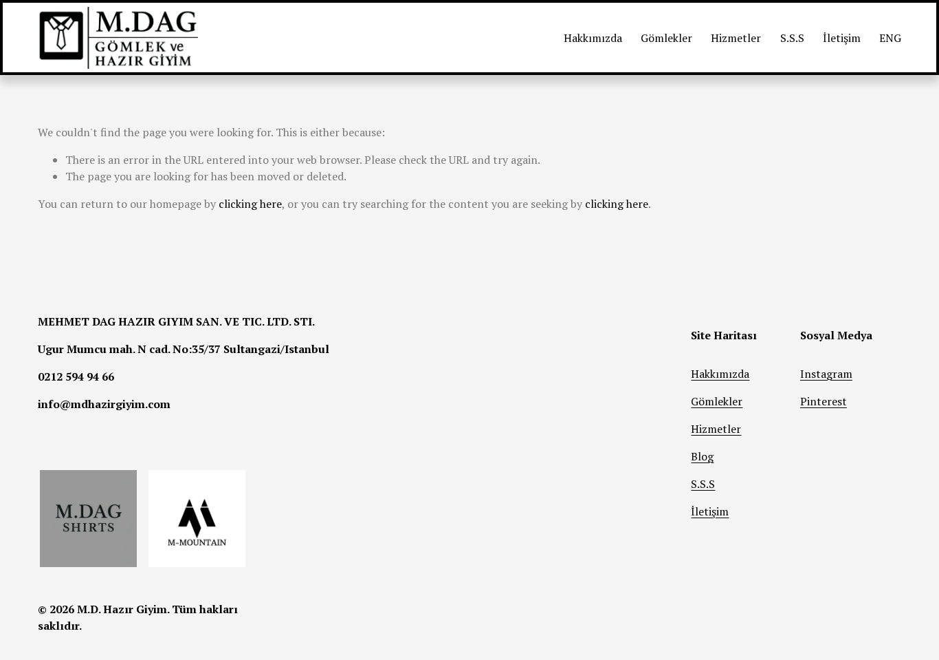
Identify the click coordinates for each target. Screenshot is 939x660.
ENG (890, 37)
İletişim (842, 37)
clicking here (250, 203)
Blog (702, 456)
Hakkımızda (593, 37)
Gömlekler (666, 37)
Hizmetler (736, 37)
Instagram (826, 373)
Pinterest (823, 401)
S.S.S (792, 37)
